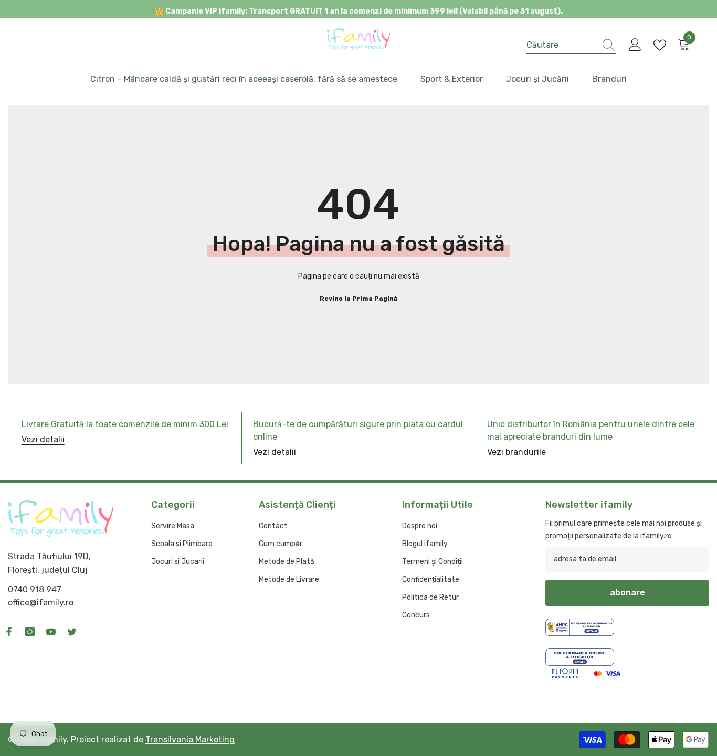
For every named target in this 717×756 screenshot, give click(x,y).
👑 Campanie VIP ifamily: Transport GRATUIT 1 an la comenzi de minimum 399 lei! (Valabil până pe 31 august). (359, 11)
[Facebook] (9, 632)
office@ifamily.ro (40, 603)
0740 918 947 (34, 589)
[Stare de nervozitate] (72, 632)
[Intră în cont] (635, 45)
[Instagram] (30, 632)
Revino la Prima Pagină (358, 298)
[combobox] (561, 45)
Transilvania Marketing (190, 739)
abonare (627, 593)
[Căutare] (571, 45)
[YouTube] (51, 632)
